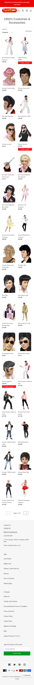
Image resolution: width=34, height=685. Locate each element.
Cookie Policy (8, 621)
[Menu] (31, 10)
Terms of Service (9, 578)
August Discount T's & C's (12, 636)
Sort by (4, 29)
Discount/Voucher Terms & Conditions (15, 606)
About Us (7, 596)
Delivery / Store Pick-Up (11, 568)
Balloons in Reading (10, 626)
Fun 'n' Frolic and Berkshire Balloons (16, 676)
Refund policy (8, 583)
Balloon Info (7, 563)
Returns (6, 573)
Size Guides (7, 558)
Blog (5, 631)
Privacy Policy (8, 616)
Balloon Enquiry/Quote (10, 532)
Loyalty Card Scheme (10, 601)
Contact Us (7, 528)
